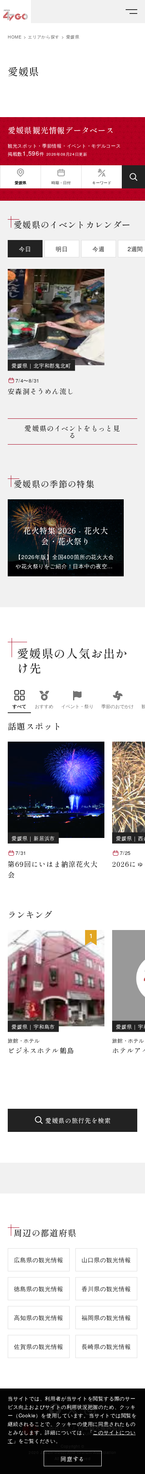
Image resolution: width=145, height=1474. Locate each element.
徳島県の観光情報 (38, 1288)
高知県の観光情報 (38, 1317)
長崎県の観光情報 (106, 1346)
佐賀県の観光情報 (38, 1346)
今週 (98, 249)
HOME (15, 37)
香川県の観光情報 (106, 1288)
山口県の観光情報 (106, 1260)
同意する (72, 1459)
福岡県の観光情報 (106, 1317)
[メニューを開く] (131, 11)
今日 (25, 249)
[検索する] (133, 176)
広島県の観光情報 (38, 1260)
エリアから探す (44, 37)
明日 (62, 249)
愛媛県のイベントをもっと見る (72, 431)
